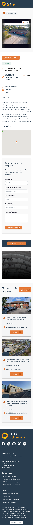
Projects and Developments (11, 485)
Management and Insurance (11, 479)
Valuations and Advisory (10, 482)
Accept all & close (16, 522)
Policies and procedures (10, 494)
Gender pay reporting (9, 502)
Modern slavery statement (10, 499)
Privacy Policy (21, 517)
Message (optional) (11, 212)
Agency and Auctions (9, 476)
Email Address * (10, 204)
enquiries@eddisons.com (14, 456)
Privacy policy (7, 496)
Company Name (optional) (13, 187)
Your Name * (9, 179)
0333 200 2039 (9, 453)
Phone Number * (10, 196)
